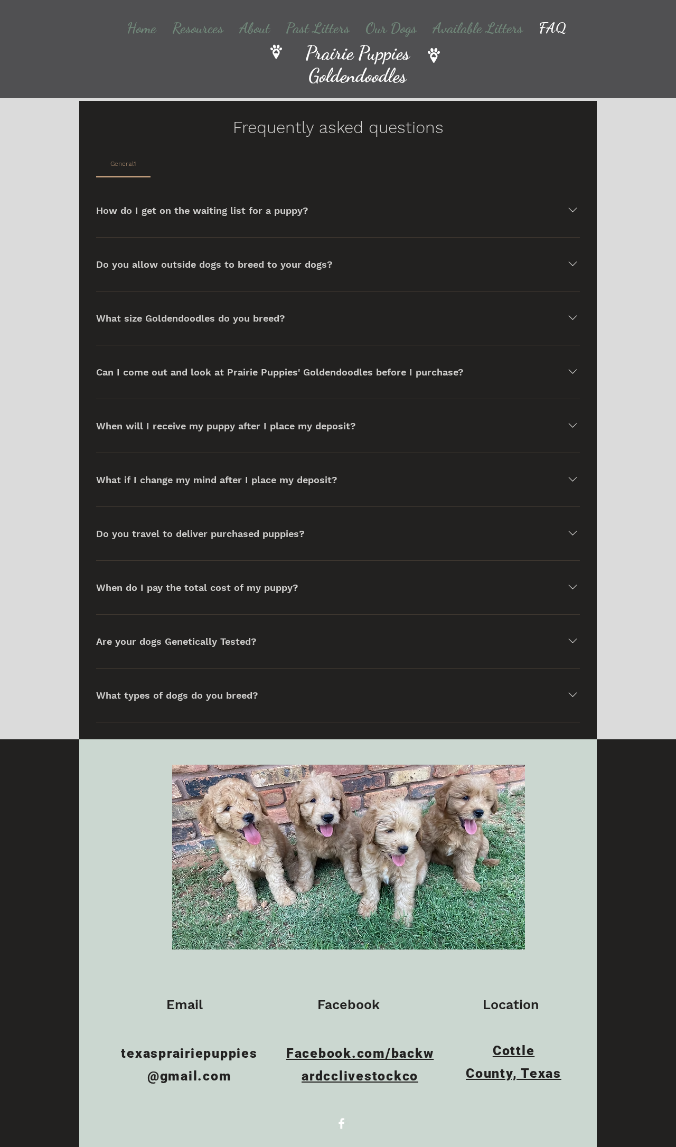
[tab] (123, 163)
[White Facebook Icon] (341, 1123)
